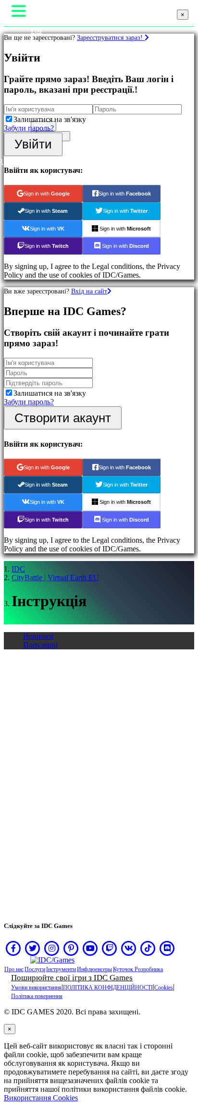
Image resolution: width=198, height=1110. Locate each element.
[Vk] (128, 948)
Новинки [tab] (38, 636)
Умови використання (36, 987)
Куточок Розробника (138, 969)
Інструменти (61, 969)
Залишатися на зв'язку (49, 119)
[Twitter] (32, 948)
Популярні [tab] (40, 645)
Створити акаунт (62, 418)
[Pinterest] (71, 948)
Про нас (14, 969)
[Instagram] (52, 948)
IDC (18, 569)
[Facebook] (13, 948)
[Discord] (167, 948)
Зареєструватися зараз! (111, 37)
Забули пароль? (29, 128)
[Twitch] (109, 948)
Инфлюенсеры (94, 969)
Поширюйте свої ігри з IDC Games (72, 977)
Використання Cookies (41, 1098)
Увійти (33, 144)
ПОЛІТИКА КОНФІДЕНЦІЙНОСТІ (108, 987)
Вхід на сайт (89, 291)
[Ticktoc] (148, 948)
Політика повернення (36, 996)
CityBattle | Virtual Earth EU (55, 577)
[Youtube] (90, 948)
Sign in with (47, 193)
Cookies (163, 987)
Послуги (35, 969)
